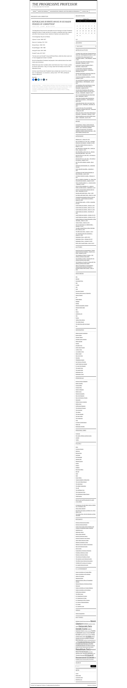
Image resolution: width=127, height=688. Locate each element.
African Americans (86, 621)
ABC (77, 277)
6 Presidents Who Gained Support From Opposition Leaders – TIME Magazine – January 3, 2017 (86, 58)
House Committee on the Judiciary (83, 574)
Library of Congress (80, 576)
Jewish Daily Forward (80, 347)
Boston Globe (79, 335)
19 (85, 30)
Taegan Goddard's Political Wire (82, 480)
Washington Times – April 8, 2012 (83, 237)
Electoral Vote (79, 453)
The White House (79, 594)
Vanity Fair (78, 424)
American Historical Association (82, 522)
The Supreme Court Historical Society (84, 559)
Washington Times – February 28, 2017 (84, 239)
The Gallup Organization (81, 486)
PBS (76, 315)
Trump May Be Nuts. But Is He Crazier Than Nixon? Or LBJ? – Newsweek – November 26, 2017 (85, 104)
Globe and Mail (79, 341)
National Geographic (80, 393)
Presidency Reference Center (82, 552)
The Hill (77, 488)
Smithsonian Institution (81, 592)
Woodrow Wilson (86, 659)
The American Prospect (81, 408)
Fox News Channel (87, 630)
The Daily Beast (79, 484)
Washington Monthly (80, 426)
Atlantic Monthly (79, 383)
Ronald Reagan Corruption (43, 89)
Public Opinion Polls (86, 647)
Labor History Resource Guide (82, 540)
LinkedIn (77, 437)
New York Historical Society (81, 546)
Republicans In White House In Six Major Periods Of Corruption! (51, 23)
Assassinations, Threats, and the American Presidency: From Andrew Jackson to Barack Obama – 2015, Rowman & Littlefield (85, 126)
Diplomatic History (80, 532)
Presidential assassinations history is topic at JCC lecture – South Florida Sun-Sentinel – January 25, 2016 (85, 199)
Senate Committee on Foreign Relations (84, 588)
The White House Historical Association (84, 561)
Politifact (77, 467)
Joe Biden (89, 636)
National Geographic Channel (82, 305)
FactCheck (78, 455)
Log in (77, 673)
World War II (91, 659)
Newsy (77, 311)
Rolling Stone (78, 404)
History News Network (80, 508)
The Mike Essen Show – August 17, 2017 (84, 231)
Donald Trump (81, 628)
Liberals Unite (78, 459)
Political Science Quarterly (81, 402)
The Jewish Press (79, 368)
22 (94, 30)
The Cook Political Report (81, 482)
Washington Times (80, 374)
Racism (92, 647)
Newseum (78, 586)
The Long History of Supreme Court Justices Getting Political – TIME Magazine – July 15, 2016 (85, 82)
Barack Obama (47, 85)
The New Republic (79, 414)
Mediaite (77, 301)
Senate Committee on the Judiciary (83, 590)
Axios (77, 447)
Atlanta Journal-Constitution (82, 333)
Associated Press (79, 281)
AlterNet (77, 279)
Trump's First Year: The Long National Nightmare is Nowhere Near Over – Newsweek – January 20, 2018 (86, 109)
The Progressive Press (80, 492)
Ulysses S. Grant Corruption (55, 89)
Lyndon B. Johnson (89, 638)
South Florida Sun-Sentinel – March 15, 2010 (85, 209)
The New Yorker (79, 416)
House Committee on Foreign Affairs (83, 572)
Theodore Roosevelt (80, 655)
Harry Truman (59, 86)
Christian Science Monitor (81, 339)
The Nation (78, 412)
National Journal (79, 461)
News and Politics (37, 85)
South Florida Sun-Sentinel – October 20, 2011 (85, 215)
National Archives (79, 578)
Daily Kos (78, 451)
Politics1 (77, 465)
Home (34, 11)
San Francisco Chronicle (81, 362)
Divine (89, 685)
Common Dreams (79, 449)
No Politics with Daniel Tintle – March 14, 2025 (86, 195)
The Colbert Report (80, 322)
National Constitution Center (82, 542)
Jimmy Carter (65, 86)
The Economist (79, 410)
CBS (76, 287)
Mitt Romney (79, 640)
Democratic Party (85, 626)
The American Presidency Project (83, 556)
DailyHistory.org (79, 530)
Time (77, 420)
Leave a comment (51, 26)
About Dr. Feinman (43, 11)
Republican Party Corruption (55, 88)
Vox (76, 326)
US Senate (90, 657)
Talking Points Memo (80, 320)
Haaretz (77, 343)
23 (77, 33)
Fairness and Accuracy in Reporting (83, 293)
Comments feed (79, 677)
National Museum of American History (84, 583)
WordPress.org (79, 679)
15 (94, 28)
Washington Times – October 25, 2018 (84, 241)
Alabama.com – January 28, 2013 (83, 139)
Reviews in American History (82, 554)
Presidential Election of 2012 (86, 642)
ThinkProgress (79, 496)
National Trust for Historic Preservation (84, 544)
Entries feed (78, 675)
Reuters (77, 318)
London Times (79, 349)
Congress (90, 623)
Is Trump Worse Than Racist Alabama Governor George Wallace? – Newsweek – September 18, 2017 (85, 70)
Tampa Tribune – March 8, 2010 (82, 222)
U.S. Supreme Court (80, 606)
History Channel (79, 295)
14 (91, 28)
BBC (77, 283)
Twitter (77, 440)
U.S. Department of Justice (81, 596)
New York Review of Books (81, 398)
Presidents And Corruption (43, 88)
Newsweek (78, 400)
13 (88, 28)
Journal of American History (81, 536)
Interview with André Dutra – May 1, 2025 (84, 193)
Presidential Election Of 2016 (84, 644)
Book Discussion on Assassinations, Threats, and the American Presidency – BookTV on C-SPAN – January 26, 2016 (85, 252)
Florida (82, 630)
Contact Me (85, 11)
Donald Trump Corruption (37, 86)
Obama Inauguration (80, 613)
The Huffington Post (80, 490)
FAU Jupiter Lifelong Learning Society (83, 435)
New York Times (79, 355)
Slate (77, 475)
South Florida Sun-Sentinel (81, 364)
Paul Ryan (85, 640)
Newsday (78, 358)
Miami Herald (78, 353)
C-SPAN (77, 285)
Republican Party (83, 649)
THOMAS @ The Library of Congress (83, 563)
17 (80, 30)
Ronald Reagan (83, 651)
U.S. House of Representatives (82, 602)
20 (88, 30)
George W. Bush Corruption (50, 86)
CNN (77, 289)
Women (81, 659)
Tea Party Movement (88, 653)
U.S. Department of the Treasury (83, 600)
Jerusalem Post (79, 345)
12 (85, 28)
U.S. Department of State (81, 598)
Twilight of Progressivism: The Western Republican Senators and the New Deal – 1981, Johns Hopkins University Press (86, 131)
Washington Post (79, 372)
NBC (77, 309)
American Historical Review (81, 524)
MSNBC (77, 303)
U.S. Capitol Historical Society (82, 565)
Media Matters (79, 299)
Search (93, 666)
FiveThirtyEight (79, 457)
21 (91, 30)
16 (77, 30)
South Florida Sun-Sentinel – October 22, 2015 (85, 217)
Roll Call (77, 471)
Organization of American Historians (83, 550)
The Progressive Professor (54, 4)
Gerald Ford (83, 634)
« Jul (76, 39)
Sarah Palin (91, 651)
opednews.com (79, 313)
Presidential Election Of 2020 (83, 645)
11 (83, 28)
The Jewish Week (79, 370)
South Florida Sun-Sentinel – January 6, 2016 (85, 205)
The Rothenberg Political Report (82, 494)
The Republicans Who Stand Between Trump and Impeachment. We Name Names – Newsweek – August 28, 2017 (85, 87)
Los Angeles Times (80, 351)
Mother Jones (78, 391)
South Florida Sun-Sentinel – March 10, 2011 (85, 207)
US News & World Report (81, 422)
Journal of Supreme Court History (83, 538)
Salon (77, 473)
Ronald (42, 26)
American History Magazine (81, 381)
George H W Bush (86, 632)
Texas (94, 653)
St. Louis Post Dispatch (81, 366)
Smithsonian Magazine (80, 406)
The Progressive (79, 418)
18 (83, 30)
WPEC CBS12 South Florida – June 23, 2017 (85, 243)
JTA (76, 297)
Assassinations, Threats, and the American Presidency (65, 11)
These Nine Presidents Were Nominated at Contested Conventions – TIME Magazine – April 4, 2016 (85, 100)
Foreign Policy (79, 387)
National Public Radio (80, 307)
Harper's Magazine (80, 389)
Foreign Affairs (79, 385)
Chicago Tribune (79, 337)
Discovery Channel (80, 291)
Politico (77, 463)
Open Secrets (78, 548)
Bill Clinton (52, 85)
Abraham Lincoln (79, 621)
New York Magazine (80, 395)
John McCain (82, 638)
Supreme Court (79, 653)
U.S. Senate (78, 604)
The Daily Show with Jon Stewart (83, 324)
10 (80, 28)
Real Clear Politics (79, 469)
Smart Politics (79, 477)
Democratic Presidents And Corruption (63, 85)
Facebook (78, 433)
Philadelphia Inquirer (80, 360)
